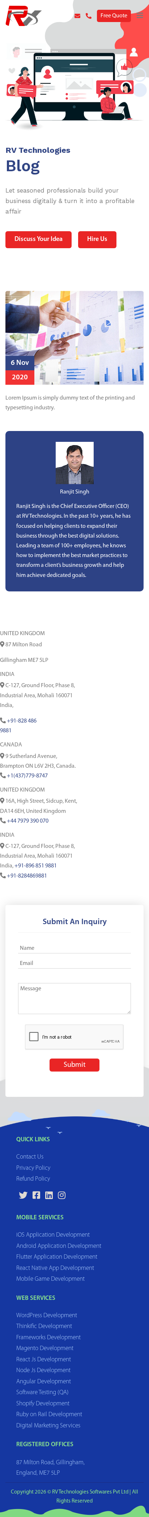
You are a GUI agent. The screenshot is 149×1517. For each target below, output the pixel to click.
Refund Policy (33, 1179)
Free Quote (114, 16)
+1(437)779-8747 (27, 776)
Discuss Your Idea (38, 239)
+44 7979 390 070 (27, 821)
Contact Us (29, 1157)
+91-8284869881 (27, 876)
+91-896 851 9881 (35, 866)
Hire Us (97, 239)
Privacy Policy (33, 1168)
